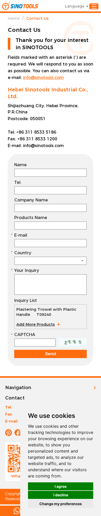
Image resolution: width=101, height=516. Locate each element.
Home (14, 18)
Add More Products (35, 324)
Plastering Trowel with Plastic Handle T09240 (46, 312)
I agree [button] (61, 486)
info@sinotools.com (43, 77)
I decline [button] (60, 495)
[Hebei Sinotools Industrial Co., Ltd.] (20, 6)
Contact (15, 398)
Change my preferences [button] (60, 504)
